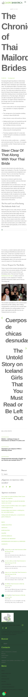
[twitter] (9, 486)
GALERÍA (3, 533)
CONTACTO (4, 544)
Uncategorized (11, 78)
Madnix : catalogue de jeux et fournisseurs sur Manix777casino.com (13, 439)
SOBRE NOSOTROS (6, 525)
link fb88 (7, 583)
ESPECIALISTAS (5, 530)
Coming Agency (12, 634)
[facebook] (6, 486)
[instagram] (2, 486)
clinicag (3, 78)
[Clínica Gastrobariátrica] (12, 4)
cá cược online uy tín (10, 561)
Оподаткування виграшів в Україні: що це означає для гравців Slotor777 (13, 459)
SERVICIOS (4, 527)
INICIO (3, 522)
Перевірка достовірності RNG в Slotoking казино (11, 449)
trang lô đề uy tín (9, 549)
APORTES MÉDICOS (6, 536)
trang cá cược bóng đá (10, 572)
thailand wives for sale (7, 275)
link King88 (7, 595)
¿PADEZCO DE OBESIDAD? (8, 538)
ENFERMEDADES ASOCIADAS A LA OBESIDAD (13, 541)
